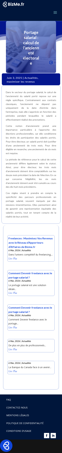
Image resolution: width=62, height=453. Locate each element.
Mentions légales (17, 415)
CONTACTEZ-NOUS (17, 407)
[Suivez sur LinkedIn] (53, 435)
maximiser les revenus (21, 81)
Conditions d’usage (18, 430)
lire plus (12, 258)
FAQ (8, 399)
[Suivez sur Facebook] (46, 435)
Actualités (31, 77)
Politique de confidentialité (24, 423)
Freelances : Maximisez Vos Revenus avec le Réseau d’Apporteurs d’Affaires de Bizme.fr (30, 242)
